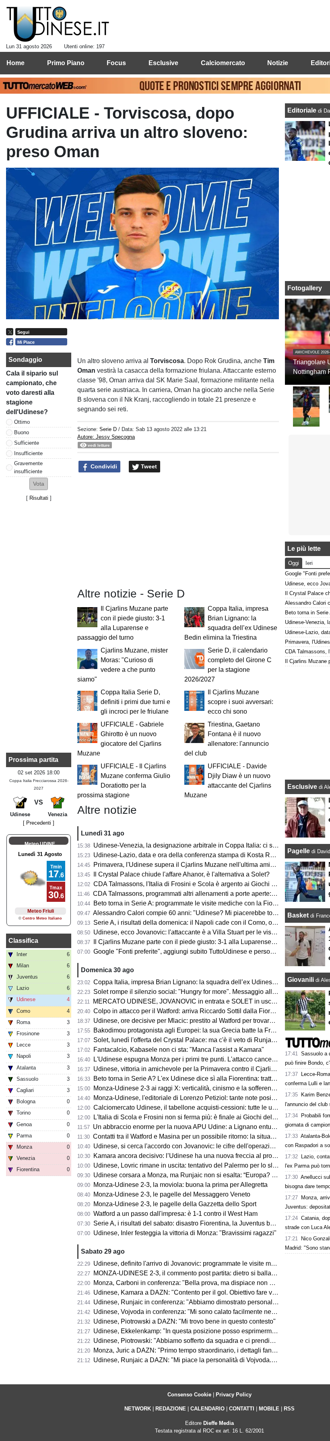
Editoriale (302, 110)
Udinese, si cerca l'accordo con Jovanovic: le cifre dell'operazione (186, 1146)
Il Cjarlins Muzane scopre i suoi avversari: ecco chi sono (240, 702)
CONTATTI (241, 1409)
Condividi (103, 466)
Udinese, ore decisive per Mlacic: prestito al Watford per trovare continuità (197, 1020)
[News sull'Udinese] (57, 24)
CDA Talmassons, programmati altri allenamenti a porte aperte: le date (192, 893)
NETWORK (137, 1409)
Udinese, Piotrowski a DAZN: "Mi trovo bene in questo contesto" (184, 1321)
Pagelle (298, 851)
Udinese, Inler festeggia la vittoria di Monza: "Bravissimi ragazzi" (184, 1233)
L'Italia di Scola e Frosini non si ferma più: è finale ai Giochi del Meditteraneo (202, 1117)
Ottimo (22, 422)
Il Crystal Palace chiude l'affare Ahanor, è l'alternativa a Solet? (181, 874)
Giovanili (300, 979)
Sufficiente (26, 443)
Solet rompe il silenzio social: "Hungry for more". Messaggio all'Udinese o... (200, 991)
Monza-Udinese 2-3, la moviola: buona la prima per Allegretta (180, 1184)
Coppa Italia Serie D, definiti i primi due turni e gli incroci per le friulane (135, 702)
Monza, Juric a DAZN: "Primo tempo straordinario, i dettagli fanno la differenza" (205, 1350)
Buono (21, 432)
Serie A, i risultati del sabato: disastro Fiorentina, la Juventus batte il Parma (199, 1223)
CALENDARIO (207, 1409)
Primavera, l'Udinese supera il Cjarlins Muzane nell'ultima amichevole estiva (202, 864)
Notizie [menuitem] (277, 63)
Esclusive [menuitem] (163, 63)
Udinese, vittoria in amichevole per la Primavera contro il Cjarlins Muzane (197, 1068)
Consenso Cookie (189, 1395)
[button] (38, 484)
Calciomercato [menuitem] (223, 63)
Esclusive (302, 786)
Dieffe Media (218, 1423)
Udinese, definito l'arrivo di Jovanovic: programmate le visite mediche (191, 1263)
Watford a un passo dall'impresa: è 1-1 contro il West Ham (175, 1213)
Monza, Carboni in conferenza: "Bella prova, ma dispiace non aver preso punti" (205, 1282)
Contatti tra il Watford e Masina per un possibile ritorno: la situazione (189, 1136)
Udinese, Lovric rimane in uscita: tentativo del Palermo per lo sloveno (191, 1165)
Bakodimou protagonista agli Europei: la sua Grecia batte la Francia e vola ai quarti (211, 1030)
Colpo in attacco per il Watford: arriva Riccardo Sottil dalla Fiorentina (190, 1011)
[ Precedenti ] (38, 823)
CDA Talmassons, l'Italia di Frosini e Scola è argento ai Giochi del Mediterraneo (206, 884)
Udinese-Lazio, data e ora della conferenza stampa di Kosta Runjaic (190, 855)
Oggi (293, 563)
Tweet (148, 466)
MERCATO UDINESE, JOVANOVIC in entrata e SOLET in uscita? (187, 1001)
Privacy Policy (234, 1395)
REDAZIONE (170, 1409)
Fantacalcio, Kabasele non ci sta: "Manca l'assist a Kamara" (178, 1049)
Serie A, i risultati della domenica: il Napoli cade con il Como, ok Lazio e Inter (202, 922)
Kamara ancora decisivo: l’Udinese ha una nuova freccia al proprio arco (195, 1155)
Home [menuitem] (15, 63)
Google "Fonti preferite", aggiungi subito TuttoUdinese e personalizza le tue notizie (210, 951)
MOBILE (269, 1409)
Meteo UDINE (40, 844)
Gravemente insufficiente (28, 467)
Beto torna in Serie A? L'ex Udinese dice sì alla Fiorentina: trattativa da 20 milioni (208, 1078)
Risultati (38, 498)
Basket (298, 915)
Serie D (108, 429)
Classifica (23, 940)
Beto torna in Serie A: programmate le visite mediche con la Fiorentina (192, 903)
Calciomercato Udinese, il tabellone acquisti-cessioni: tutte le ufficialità (193, 1107)
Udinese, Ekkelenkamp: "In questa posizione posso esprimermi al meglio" (198, 1331)
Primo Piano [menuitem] (66, 63)
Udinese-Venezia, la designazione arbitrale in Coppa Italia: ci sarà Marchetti (201, 845)
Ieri (309, 563)
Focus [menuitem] (116, 63)
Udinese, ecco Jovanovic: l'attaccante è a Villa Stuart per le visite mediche (198, 932)
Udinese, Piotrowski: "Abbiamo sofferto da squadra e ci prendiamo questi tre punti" (210, 1340)
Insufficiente (28, 453)
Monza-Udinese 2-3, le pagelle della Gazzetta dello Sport (174, 1204)
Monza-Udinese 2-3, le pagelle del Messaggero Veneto (171, 1194)
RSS (289, 1409)
